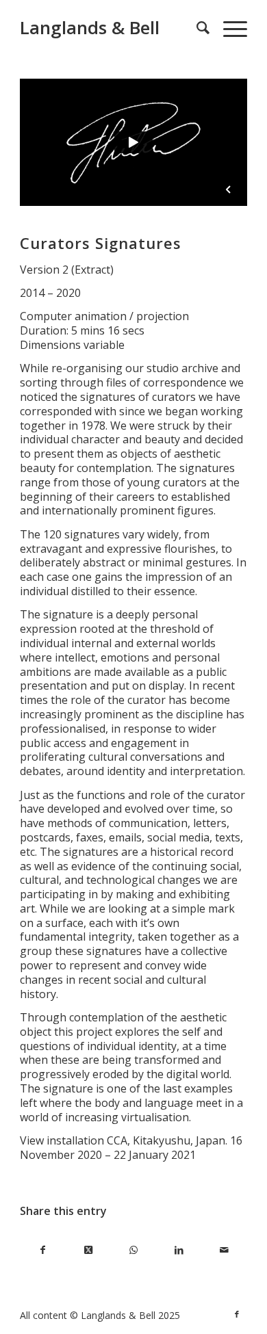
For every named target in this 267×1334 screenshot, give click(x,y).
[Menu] (228, 27)
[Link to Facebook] (237, 1314)
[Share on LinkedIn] (178, 1250)
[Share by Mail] (223, 1250)
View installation (62, 1140)
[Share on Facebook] (42, 1250)
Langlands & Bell (90, 27)
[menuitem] (196, 27)
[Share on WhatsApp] (133, 1250)
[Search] (196, 27)
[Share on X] (88, 1250)
